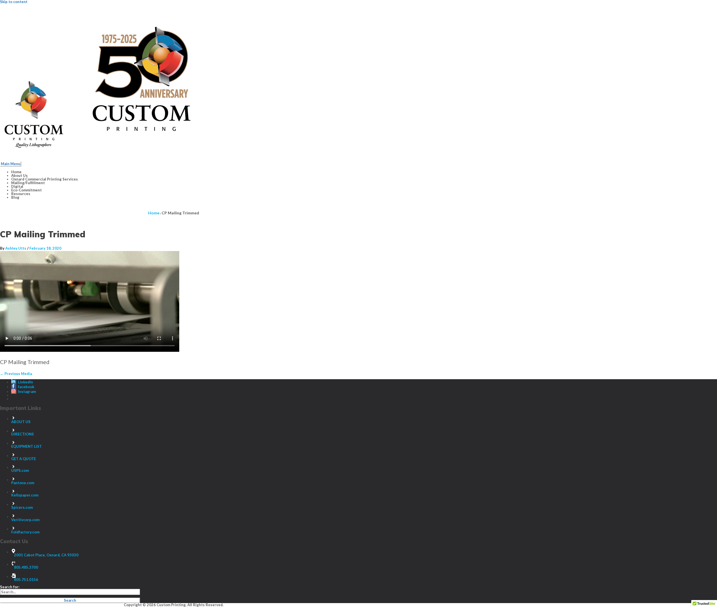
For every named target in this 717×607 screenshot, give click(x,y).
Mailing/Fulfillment (28, 183)
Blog (15, 197)
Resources (20, 193)
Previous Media (16, 373)
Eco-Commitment (26, 190)
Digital (17, 186)
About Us (19, 175)
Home (16, 172)
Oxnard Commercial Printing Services (44, 179)
